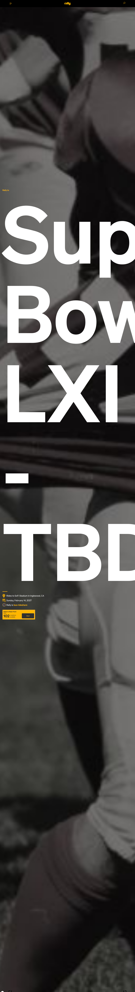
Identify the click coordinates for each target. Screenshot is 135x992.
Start (28, 616)
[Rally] (67, 3)
